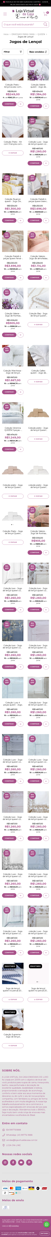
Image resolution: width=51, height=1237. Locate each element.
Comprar (9, 104)
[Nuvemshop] (10, 1226)
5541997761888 (13, 1130)
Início (6, 34)
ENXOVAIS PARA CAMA (23, 34)
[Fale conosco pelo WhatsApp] (47, 1224)
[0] (45, 14)
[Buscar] (45, 24)
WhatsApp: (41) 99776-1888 (19, 1135)
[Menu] (5, 14)
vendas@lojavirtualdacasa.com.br (21, 1140)
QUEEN (41, 34)
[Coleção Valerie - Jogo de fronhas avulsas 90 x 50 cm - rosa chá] (46, 552)
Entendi (44, 1233)
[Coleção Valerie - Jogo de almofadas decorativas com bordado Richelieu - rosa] (46, 277)
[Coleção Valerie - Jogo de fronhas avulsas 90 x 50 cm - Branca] (21, 335)
